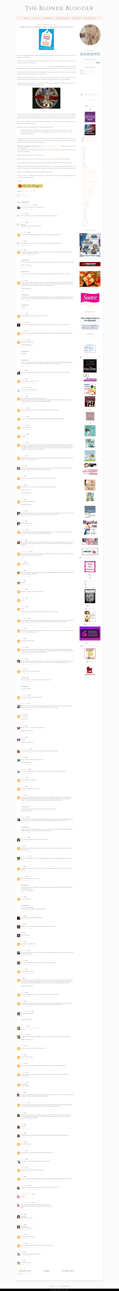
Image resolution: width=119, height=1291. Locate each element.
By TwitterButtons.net (90, 100)
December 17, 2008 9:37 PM (27, 1180)
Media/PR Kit (62, 18)
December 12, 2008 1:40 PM (27, 525)
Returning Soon (85, 199)
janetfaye (23, 725)
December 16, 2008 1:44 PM (27, 832)
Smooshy (23, 969)
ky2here (22, 466)
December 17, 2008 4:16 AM (27, 911)
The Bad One (24, 1026)
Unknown (23, 313)
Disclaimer (89, 18)
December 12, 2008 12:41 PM (27, 506)
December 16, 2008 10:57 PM (27, 880)
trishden (23, 511)
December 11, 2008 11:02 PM (27, 355)
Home (26, 18)
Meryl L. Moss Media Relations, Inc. (50, 146)
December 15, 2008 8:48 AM (27, 752)
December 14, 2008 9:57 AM (27, 690)
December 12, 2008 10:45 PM (27, 593)
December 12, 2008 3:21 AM (27, 420)
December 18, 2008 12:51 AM (27, 1256)
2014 (82, 152)
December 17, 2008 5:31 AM (27, 919)
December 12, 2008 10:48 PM (27, 613)
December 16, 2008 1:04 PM (27, 812)
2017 (82, 146)
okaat (22, 570)
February (84, 221)
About (36, 18)
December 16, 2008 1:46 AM (27, 790)
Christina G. (23, 408)
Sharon (22, 628)
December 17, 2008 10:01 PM (27, 1189)
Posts (83, 70)
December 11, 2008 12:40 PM (27, 227)
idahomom (23, 455)
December (84, 167)
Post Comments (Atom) (27, 1273)
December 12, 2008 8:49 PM (27, 584)
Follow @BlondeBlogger (90, 315)
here (53, 172)
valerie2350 (23, 213)
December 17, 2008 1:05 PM (27, 1021)
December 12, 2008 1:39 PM (27, 516)
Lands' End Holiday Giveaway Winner (90, 177)
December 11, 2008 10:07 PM (27, 326)
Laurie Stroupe (24, 232)
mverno (22, 561)
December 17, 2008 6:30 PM (27, 1108)
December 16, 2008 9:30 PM (27, 871)
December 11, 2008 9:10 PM (27, 309)
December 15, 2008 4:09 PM (27, 764)
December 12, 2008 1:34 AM (27, 391)
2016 (82, 148)
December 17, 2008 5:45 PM (27, 1087)
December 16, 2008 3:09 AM (27, 802)
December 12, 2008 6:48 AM (27, 451)
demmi (22, 241)
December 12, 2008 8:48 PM (27, 576)
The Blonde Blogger (59, 8)
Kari (22, 924)
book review (22, 196)
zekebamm (23, 647)
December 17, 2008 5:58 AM (27, 928)
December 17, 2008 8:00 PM (27, 1145)
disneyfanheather (25, 1185)
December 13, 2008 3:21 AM (27, 623)
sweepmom (23, 442)
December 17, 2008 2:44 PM (27, 1050)
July (83, 210)
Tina (22, 846)
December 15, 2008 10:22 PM (27, 782)
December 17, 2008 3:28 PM (27, 1067)
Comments (84, 73)
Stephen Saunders (25, 387)
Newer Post (25, 1271)
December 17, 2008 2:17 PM (27, 1041)
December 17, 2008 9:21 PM (27, 1163)
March (83, 218)
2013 (82, 155)
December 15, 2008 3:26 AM (27, 732)
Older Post (68, 1271)
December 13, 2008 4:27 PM (27, 654)
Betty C (22, 1063)
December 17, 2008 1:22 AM (27, 892)
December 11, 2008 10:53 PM (27, 346)
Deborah (23, 540)
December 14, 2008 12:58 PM (27, 699)
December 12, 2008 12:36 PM (27, 494)
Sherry (22, 941)
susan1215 (23, 777)
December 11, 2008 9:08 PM (27, 300)
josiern (22, 1055)
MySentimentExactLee (26, 1011)
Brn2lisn (23, 280)
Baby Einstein (85, 179)
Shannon (23, 379)
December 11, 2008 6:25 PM (27, 290)
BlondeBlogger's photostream (92, 349)
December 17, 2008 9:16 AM (27, 945)
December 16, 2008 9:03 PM (27, 861)
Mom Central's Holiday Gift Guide (89, 185)
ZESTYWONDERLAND (26, 1194)
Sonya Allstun (24, 340)
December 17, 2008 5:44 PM (27, 1077)
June (83, 212)
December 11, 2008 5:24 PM (27, 267)
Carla (22, 1092)
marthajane (23, 530)
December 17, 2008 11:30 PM (27, 1219)
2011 (82, 159)
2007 (82, 225)
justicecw (23, 960)
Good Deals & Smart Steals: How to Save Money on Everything (32, 66)
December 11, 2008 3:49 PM (27, 245)
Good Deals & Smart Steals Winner (89, 173)
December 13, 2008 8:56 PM (27, 673)
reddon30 (23, 876)
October (84, 204)
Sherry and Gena (25, 856)
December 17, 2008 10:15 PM (27, 1198)
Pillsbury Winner (85, 197)
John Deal (23, 992)
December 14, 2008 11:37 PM (27, 721)
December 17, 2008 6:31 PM (27, 1119)
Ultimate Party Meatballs (87, 191)
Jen (21, 978)
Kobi (22, 866)
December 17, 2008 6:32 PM (27, 1137)
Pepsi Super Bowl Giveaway (90, 258)
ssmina (22, 1142)
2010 (82, 161)
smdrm (22, 485)
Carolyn (23, 714)
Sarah (22, 1112)
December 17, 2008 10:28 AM (27, 956)
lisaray (22, 1001)
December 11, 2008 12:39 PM (27, 217)
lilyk (22, 1252)
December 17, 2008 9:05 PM (27, 1154)
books (26, 196)
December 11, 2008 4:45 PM (27, 255)
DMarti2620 (23, 322)
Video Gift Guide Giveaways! (88, 189)
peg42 (22, 250)
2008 (82, 165)
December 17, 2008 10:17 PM (27, 1209)
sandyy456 (23, 659)
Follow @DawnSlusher (90, 337)
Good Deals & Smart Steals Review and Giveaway (90, 182)
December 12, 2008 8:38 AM (27, 471)
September (84, 206)
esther (22, 1176)
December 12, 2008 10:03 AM (27, 480)
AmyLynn (23, 1159)
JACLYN (23, 370)
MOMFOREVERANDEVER (27, 205)
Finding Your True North (87, 193)
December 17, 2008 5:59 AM (27, 937)
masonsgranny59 (25, 769)
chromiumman (24, 837)
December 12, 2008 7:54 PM (27, 565)
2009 (82, 163)
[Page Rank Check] (90, 106)
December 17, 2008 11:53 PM (27, 1247)
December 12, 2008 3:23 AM (27, 438)
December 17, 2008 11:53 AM (27, 973)
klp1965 (22, 1046)
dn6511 (22, 669)
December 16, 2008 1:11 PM (27, 822)
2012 (82, 157)
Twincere (23, 757)
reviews (29, 196)
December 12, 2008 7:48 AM (27, 461)
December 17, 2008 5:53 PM (27, 1098)
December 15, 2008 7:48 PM (27, 773)
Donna (22, 1214)
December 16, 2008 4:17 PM (27, 851)
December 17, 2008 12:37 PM (27, 1006)
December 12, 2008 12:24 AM (27, 383)
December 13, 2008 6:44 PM (27, 664)
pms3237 (23, 786)
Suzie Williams (24, 1102)
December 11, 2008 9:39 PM (27, 317)
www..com (90, 344)
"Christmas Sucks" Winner (87, 187)
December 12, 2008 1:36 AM (27, 403)
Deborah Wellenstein (25, 551)
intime (22, 915)
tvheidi (22, 896)
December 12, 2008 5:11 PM (27, 557)
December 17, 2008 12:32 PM (27, 996)
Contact (76, 18)
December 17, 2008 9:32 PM (27, 1172)
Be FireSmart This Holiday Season (89, 171)
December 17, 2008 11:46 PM (27, 1238)
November (84, 201)
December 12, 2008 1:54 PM (27, 535)
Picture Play (84, 175)
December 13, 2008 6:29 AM (27, 642)
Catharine (23, 1150)
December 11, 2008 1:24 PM (27, 236)
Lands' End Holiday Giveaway (88, 195)
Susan (22, 476)
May (83, 214)
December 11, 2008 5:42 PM (27, 275)
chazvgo (22, 1234)
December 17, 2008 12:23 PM (27, 987)
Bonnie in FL (24, 817)
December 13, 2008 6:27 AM (27, 634)
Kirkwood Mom (24, 695)
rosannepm (23, 1072)
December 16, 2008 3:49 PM (27, 841)
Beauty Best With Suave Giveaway (90, 305)
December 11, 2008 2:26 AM (27, 209)
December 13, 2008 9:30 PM (27, 681)
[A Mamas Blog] (90, 575)
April (83, 216)
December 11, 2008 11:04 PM (27, 365)
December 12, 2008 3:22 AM (27, 429)
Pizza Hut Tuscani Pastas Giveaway (90, 267)
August (84, 208)
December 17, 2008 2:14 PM (27, 1029)
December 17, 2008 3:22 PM (27, 1058)
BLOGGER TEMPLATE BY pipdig (60, 1289)
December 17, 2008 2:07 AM (27, 900)
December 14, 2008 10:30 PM (27, 709)
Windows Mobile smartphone (88, 169)
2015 (82, 150)
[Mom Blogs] (90, 605)
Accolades (47, 18)
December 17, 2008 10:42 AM (27, 964)
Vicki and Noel (24, 703)
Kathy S (23, 795)
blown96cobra (24, 950)
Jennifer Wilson (24, 618)
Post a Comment (22, 1267)
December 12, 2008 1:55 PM (27, 547)
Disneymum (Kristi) (25, 749)
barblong (23, 1243)
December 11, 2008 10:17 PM (27, 335)
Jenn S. (22, 331)
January (84, 223)
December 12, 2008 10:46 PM (27, 602)
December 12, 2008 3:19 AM (27, 412)
